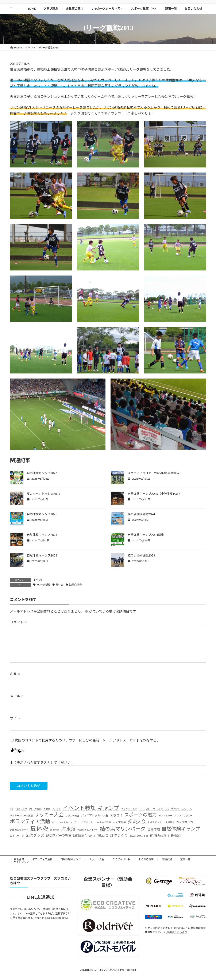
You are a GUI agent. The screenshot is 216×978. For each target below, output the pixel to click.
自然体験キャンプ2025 (42, 514)
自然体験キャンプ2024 (42, 534)
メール (17, 696)
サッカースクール (181, 809)
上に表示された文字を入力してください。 (42, 762)
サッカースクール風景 (21, 815)
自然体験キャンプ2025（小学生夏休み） (155, 493)
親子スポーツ (17, 835)
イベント (38, 579)
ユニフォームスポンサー (82, 822)
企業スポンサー (155, 822)
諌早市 (92, 835)
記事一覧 (185, 859)
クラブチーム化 (129, 809)
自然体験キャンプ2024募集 (146, 534)
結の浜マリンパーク (123, 829)
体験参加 (167, 859)
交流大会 (137, 821)
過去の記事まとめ (139, 835)
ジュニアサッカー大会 (94, 815)
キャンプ (108, 808)
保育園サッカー (186, 822)
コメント (18, 622)
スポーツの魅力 (140, 814)
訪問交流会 (75, 584)
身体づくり (119, 835)
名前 (15, 674)
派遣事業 (54, 829)
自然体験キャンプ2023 (42, 555)
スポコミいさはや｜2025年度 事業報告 (153, 473)
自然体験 (153, 829)
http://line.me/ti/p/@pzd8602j (51, 917)
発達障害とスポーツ (87, 829)
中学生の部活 (104, 822)
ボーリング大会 (60, 822)
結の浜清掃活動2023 (141, 555)
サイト (15, 718)
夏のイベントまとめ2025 (43, 493)
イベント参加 (79, 808)
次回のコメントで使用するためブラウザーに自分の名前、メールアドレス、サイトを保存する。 (87, 740)
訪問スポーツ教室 (59, 835)
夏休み (59, 584)
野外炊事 (176, 835)
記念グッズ (35, 835)
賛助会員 (102, 835)
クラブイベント (121, 859)
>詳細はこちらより (176, 932)
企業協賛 (170, 822)
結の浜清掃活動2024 (141, 514)
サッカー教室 (72, 815)
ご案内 (46, 809)
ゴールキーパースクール (154, 809)
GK (11, 809)
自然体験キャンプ (181, 829)
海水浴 (68, 829)
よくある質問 (146, 859)
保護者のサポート (19, 829)
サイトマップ (21, 861)
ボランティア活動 (30, 821)
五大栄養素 (119, 822)
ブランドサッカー (183, 815)
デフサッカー (165, 815)
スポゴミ (116, 815)
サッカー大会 (49, 814)
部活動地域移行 (159, 835)
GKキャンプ (21, 809)
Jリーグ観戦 (43, 584)
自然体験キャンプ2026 (42, 473)
